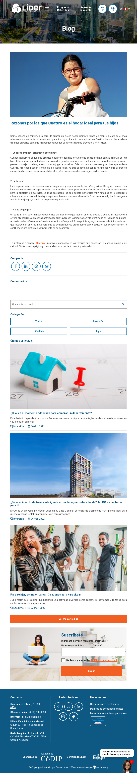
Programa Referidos (63, 9)
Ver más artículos (68, 619)
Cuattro (40, 243)
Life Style (39, 331)
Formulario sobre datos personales (108, 713)
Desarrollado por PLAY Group (92, 767)
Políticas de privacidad (104, 660)
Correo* (97, 645)
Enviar (91, 671)
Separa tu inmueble (86, 9)
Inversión (98, 321)
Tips (98, 331)
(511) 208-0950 (37, 712)
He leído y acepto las (91, 660)
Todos (38, 321)
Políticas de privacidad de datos (106, 708)
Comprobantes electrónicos (104, 704)
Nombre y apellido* (72, 645)
